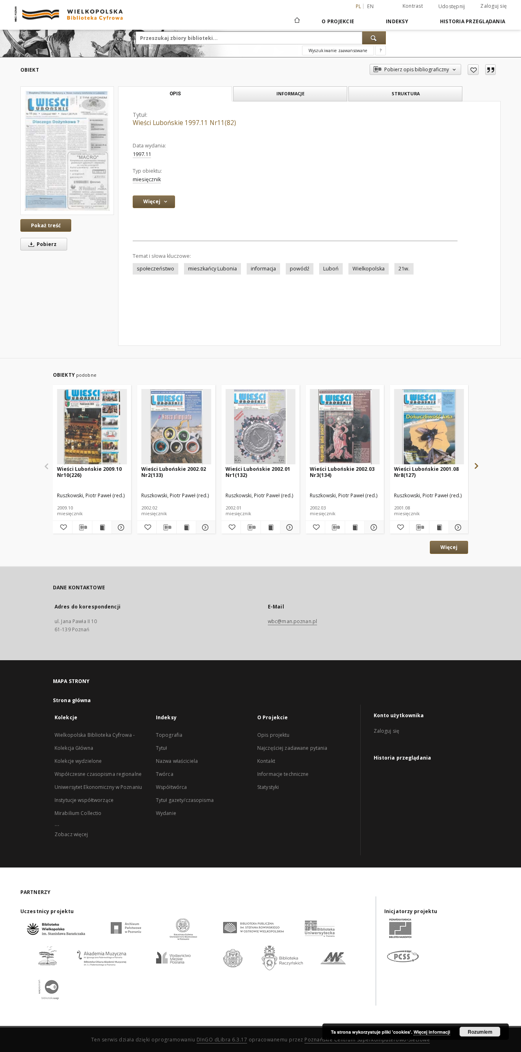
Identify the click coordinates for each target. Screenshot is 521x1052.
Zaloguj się (493, 5)
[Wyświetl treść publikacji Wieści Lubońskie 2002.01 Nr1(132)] (270, 527)
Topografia (169, 734)
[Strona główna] (296, 21)
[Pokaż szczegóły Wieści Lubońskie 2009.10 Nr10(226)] (120, 527)
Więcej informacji (432, 1032)
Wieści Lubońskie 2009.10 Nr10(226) (89, 472)
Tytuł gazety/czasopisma (185, 800)
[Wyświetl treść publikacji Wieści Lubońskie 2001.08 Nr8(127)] (439, 527)
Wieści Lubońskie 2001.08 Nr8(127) (426, 472)
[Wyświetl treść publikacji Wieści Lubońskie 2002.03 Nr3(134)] (354, 527)
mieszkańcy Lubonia (212, 268)
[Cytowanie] (490, 69)
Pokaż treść (46, 225)
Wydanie (166, 813)
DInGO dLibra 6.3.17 (222, 1039)
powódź (299, 268)
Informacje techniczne (283, 774)
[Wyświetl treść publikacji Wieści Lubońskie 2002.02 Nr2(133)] (186, 527)
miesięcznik (147, 179)
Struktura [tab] (406, 93)
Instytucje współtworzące (84, 800)
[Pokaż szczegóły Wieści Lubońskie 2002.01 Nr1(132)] (288, 527)
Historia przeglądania (472, 21)
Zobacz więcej (71, 834)
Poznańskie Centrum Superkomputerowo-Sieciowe (367, 1039)
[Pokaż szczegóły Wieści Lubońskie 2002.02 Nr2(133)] (204, 527)
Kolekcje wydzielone (78, 761)
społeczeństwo (155, 268)
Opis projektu (273, 734)
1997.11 (142, 154)
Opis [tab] (175, 94)
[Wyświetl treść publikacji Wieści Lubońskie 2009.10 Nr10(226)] (102, 527)
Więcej (449, 547)
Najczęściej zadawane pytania (292, 748)
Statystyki (268, 787)
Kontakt (266, 761)
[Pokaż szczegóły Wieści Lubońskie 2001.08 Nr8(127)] (457, 527)
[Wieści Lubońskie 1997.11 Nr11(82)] (67, 150)
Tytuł (161, 748)
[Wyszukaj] (374, 37)
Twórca (164, 774)
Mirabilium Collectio (78, 813)
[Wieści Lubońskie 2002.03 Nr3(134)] (344, 427)
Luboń (331, 268)
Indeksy (397, 21)
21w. (403, 268)
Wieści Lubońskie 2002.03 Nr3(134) (342, 472)
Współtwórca (171, 787)
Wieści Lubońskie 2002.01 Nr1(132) (257, 472)
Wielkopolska (368, 268)
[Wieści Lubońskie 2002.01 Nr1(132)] (260, 427)
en (370, 6)
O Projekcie (338, 21)
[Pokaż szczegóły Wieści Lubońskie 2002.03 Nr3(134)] (373, 527)
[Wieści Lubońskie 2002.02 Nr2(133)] (176, 427)
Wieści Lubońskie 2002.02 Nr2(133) (173, 472)
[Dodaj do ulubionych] (473, 69)
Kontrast (413, 5)
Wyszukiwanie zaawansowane (338, 50)
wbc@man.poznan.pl (292, 621)
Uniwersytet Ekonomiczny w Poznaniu (98, 787)
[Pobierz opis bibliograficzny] (82, 527)
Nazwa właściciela (177, 761)
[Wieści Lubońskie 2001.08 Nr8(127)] (429, 427)
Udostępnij (451, 6)
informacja (263, 268)
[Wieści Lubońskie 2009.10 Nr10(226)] (92, 427)
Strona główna (72, 700)
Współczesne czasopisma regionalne (98, 774)
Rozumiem (480, 1031)
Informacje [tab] (290, 93)
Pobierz (46, 244)
